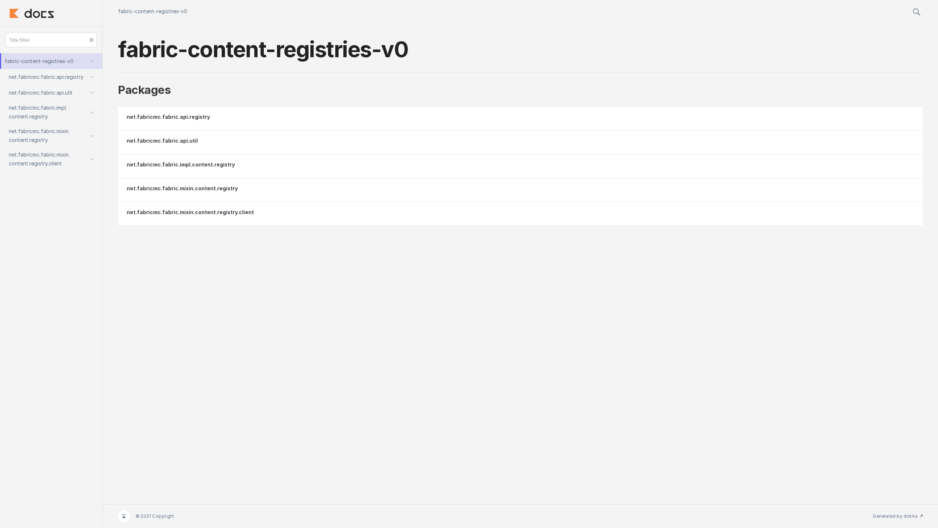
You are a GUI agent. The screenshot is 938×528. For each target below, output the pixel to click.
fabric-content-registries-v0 (152, 11)
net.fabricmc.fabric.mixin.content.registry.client (190, 212)
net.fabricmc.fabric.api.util (162, 141)
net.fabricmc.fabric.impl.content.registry (181, 164)
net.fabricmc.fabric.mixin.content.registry (182, 188)
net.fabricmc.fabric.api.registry (168, 117)
